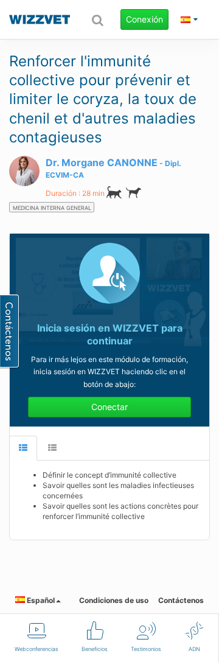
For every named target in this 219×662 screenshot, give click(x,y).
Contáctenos (181, 600)
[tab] (23, 448)
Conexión (144, 19)
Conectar (109, 407)
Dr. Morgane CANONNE (102, 162)
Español (40, 600)
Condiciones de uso (113, 600)
